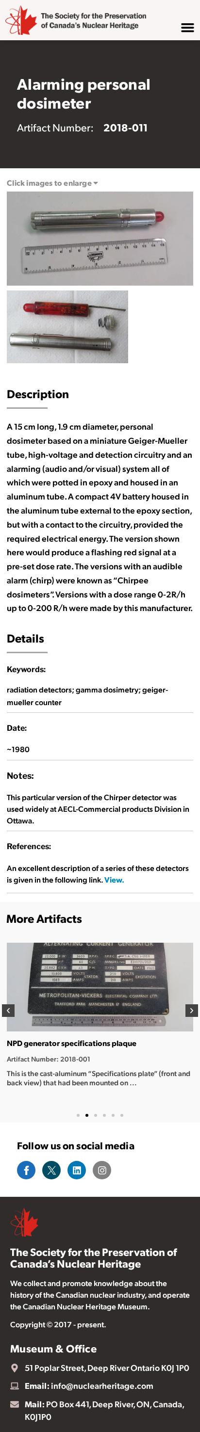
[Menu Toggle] (188, 27)
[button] (8, 1010)
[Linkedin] (76, 1170)
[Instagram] (102, 1170)
